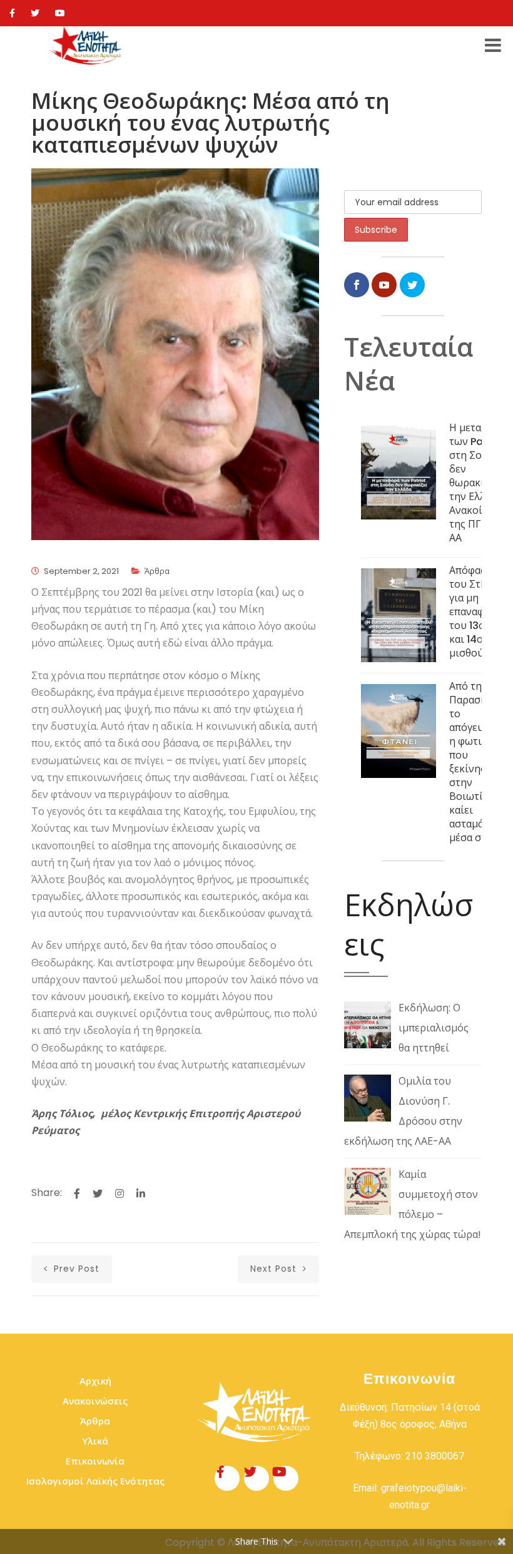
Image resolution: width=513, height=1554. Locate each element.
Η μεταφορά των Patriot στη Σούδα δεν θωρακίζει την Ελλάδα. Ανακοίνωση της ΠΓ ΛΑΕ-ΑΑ (479, 483)
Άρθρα (157, 571)
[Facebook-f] (227, 1478)
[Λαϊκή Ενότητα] (87, 45)
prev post (75, 1268)
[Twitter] (35, 13)
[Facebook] (12, 13)
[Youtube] (60, 13)
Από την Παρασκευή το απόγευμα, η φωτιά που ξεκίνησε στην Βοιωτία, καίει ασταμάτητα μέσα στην (477, 762)
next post (275, 1268)
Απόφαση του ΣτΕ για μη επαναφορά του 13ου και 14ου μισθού (475, 611)
